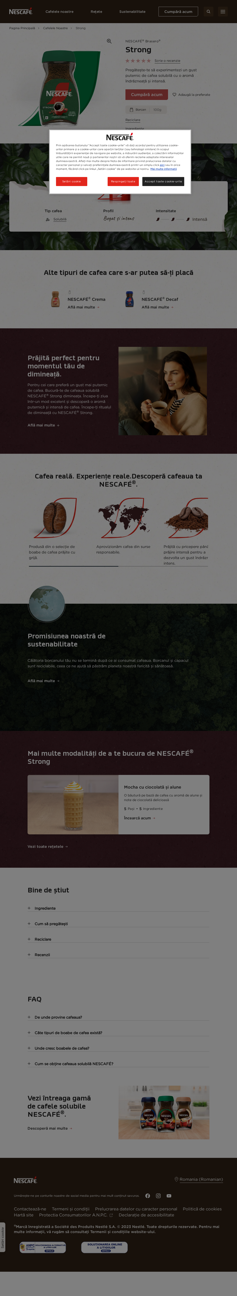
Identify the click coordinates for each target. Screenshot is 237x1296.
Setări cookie (71, 181)
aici (162, 165)
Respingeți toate (123, 181)
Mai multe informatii (163, 169)
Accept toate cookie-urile (163, 181)
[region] (120, 162)
